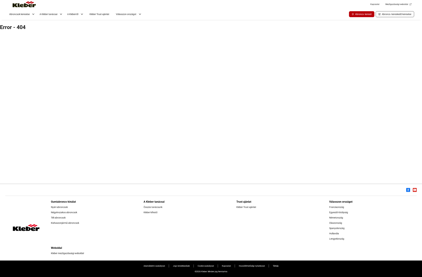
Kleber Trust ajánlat (99, 14)
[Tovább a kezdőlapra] (24, 4)
